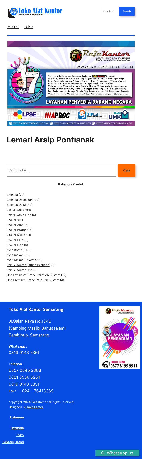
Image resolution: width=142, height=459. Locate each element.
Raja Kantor (35, 407)
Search (127, 11)
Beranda (17, 428)
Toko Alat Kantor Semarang (36, 309)
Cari (126, 170)
